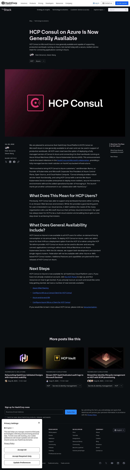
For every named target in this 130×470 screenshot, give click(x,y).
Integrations (76, 438)
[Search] (126, 9)
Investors (99, 444)
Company (69, 3)
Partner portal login (78, 450)
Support (51, 441)
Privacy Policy (92, 415)
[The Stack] (6, 9)
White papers (53, 432)
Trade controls (65, 463)
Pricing (40, 3)
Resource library (77, 441)
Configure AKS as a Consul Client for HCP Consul (52, 293)
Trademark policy (53, 463)
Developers (50, 3)
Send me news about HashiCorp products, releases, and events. (29, 417)
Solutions (24, 3)
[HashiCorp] (9, 3)
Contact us (99, 450)
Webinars (51, 438)
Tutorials (75, 435)
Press (97, 435)
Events (51, 435)
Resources (59, 3)
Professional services (55, 453)
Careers (98, 438)
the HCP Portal (71, 277)
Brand (98, 447)
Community (52, 444)
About (98, 432)
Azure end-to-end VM (41, 297)
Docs (74, 432)
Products (33, 3)
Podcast (51, 447)
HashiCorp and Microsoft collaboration (73, 160)
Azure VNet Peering (41, 288)
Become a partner (78, 447)
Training (51, 450)
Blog (97, 441)
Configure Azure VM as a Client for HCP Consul (51, 302)
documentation (90, 307)
